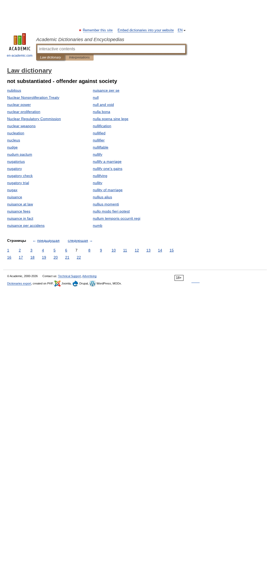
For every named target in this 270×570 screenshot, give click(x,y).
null (96, 97)
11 (125, 250)
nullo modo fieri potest (111, 211)
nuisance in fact (20, 218)
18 (32, 257)
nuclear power (19, 104)
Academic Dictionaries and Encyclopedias (80, 39)
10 (114, 250)
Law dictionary (50, 57)
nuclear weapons (21, 126)
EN (180, 30)
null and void (103, 104)
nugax (12, 190)
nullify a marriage (107, 161)
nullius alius (102, 197)
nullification (102, 126)
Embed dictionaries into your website (146, 30)
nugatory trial (18, 183)
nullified (99, 133)
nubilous (14, 90)
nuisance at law (20, 204)
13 (148, 250)
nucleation (15, 133)
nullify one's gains (107, 168)
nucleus (13, 140)
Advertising (89, 276)
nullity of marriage (108, 190)
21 (67, 257)
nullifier (99, 140)
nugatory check (20, 176)
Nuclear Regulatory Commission (34, 119)
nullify (97, 154)
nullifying (100, 176)
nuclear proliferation (23, 112)
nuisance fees (18, 211)
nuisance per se (106, 90)
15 (172, 250)
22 (79, 257)
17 (21, 257)
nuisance (14, 197)
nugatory (14, 168)
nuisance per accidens (26, 225)
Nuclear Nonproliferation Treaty (33, 97)
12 (137, 250)
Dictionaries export (19, 283)
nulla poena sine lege (110, 119)
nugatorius (16, 161)
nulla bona (101, 112)
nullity (97, 183)
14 (160, 250)
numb (97, 225)
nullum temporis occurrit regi (116, 218)
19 (44, 257)
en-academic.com (19, 55)
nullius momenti (106, 204)
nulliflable (100, 147)
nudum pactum (19, 154)
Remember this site (98, 30)
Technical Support (69, 276)
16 (9, 257)
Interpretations (79, 57)
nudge (12, 147)
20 (56, 257)
